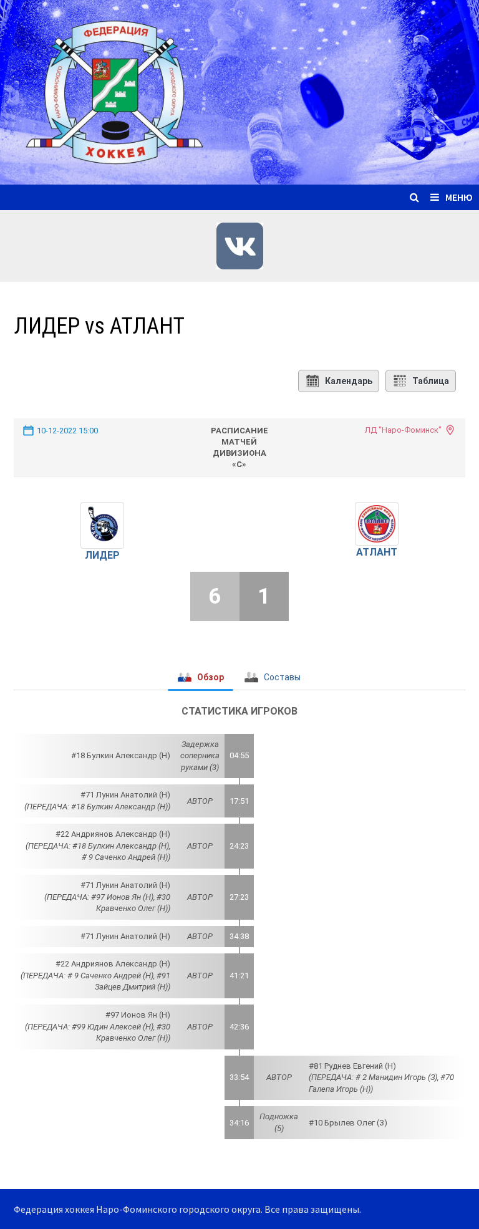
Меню (459, 197)
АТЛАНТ (376, 552)
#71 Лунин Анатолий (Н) (125, 794)
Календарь (348, 381)
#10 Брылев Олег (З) (348, 1122)
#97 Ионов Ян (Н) (137, 1014)
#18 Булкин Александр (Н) (120, 755)
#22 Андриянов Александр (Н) (113, 834)
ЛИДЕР (102, 555)
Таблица (430, 381)
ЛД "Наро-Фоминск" (403, 430)
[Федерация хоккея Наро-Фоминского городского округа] (239, 91)
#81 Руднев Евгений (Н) (352, 1066)
